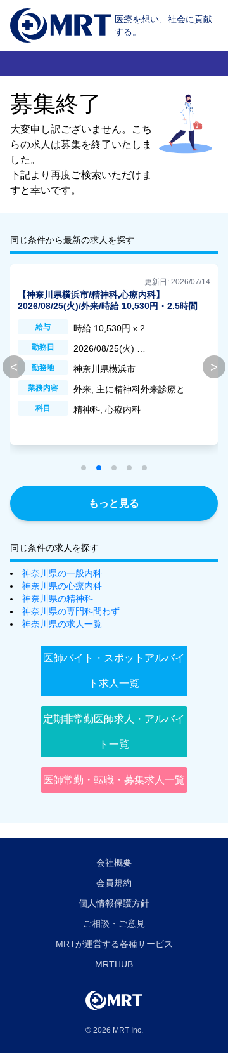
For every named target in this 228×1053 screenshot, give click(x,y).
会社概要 (114, 863)
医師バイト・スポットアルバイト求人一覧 (114, 670)
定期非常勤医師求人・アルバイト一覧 (114, 731)
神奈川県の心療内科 (62, 586)
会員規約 (114, 883)
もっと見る (114, 503)
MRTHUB (114, 964)
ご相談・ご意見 (114, 923)
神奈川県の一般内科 (62, 573)
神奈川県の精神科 (57, 598)
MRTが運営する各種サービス (114, 944)
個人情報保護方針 (114, 903)
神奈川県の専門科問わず (71, 611)
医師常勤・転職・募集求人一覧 (114, 779)
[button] (83, 467)
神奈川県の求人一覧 (62, 624)
